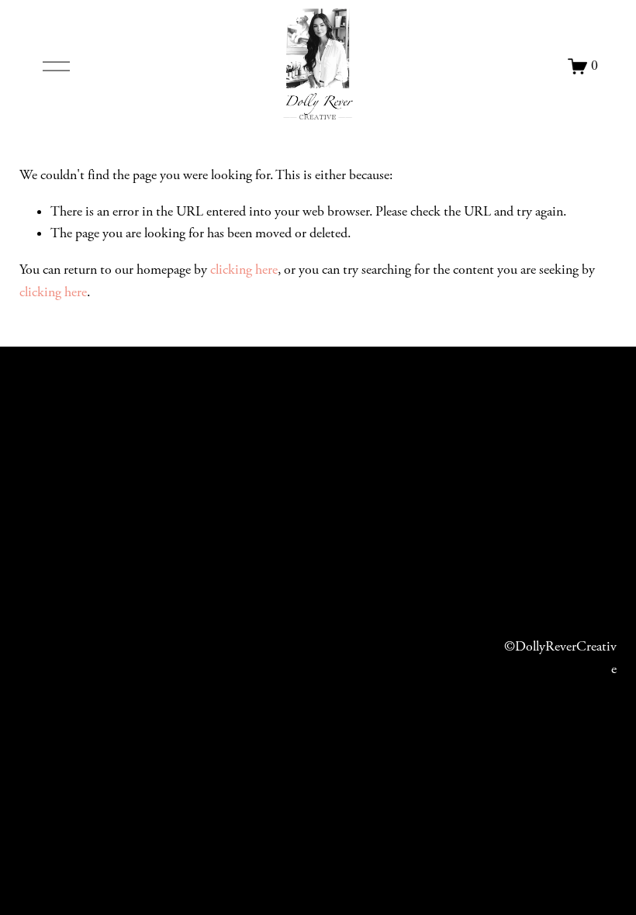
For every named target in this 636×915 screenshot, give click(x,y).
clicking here (244, 269)
